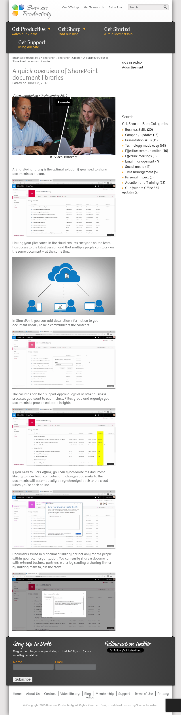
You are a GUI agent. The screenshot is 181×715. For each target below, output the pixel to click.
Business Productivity (26, 58)
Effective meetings (138, 156)
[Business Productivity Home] (31, 11)
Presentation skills (138, 140)
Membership (105, 693)
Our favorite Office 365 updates (140, 190)
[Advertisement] (145, 91)
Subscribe (23, 679)
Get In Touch (116, 7)
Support (124, 693)
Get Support (31, 42)
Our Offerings (70, 7)
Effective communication (143, 150)
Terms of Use (144, 693)
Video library (70, 693)
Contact (50, 693)
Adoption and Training (142, 182)
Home (17, 693)
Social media (134, 166)
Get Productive (28, 29)
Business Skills (135, 129)
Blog (87, 693)
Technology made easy (142, 145)
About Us (33, 693)
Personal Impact (137, 177)
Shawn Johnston (147, 705)
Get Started (117, 29)
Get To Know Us (94, 7)
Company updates (138, 134)
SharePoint (50, 58)
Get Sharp (69, 29)
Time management (139, 172)
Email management (139, 161)
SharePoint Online (69, 58)
